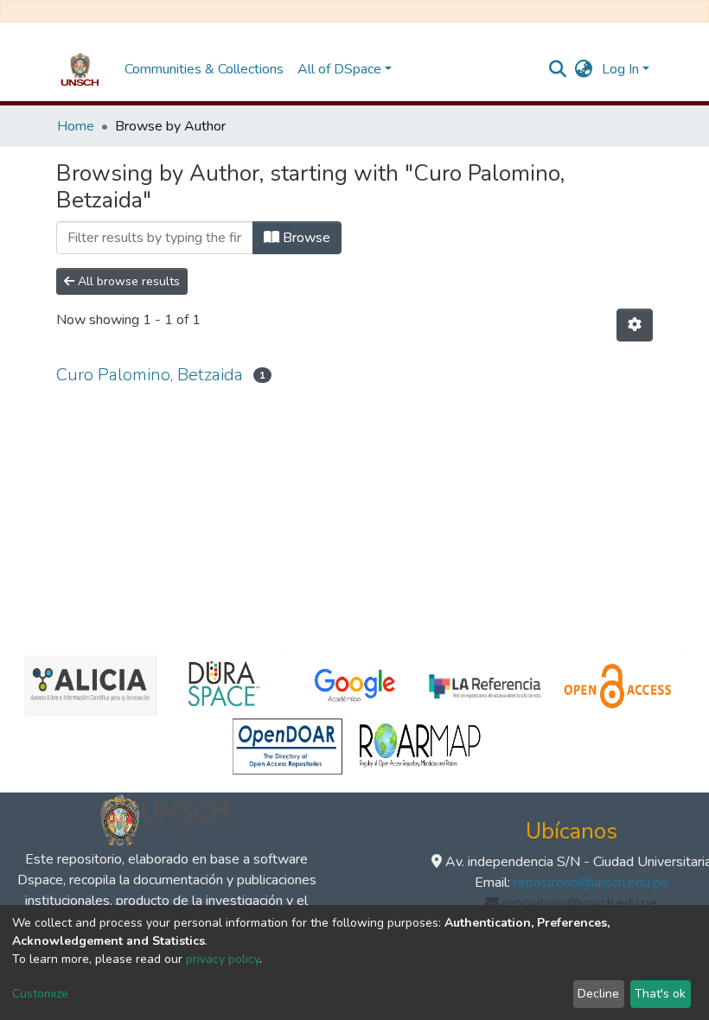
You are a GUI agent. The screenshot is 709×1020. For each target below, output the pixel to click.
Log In (620, 69)
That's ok (660, 993)
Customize (40, 993)
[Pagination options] (634, 325)
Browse (304, 237)
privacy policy (222, 959)
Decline (598, 993)
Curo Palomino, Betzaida (149, 374)
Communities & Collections (204, 69)
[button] (584, 69)
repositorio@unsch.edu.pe (591, 882)
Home (75, 126)
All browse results (127, 281)
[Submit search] (558, 69)
